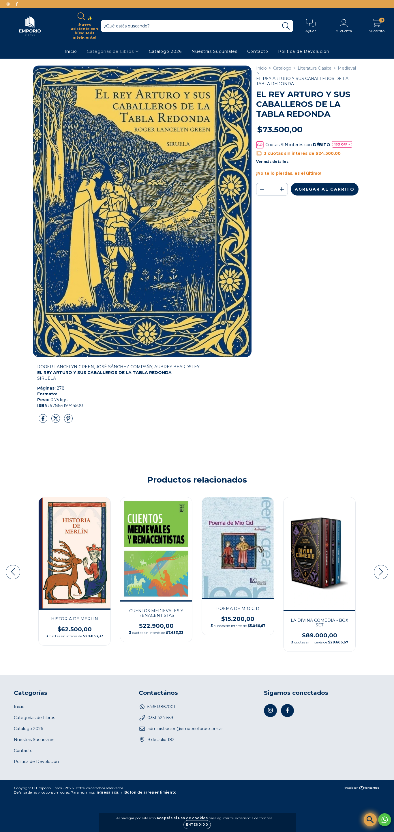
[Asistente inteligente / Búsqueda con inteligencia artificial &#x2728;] (370, 819)
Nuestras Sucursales (214, 51)
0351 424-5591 (161, 717)
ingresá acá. (107, 792)
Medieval (347, 68)
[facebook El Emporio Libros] (16, 4)
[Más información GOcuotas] (342, 144)
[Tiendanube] (362, 788)
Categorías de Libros (111, 51)
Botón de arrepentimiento (150, 792)
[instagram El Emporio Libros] (8, 4)
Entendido (197, 825)
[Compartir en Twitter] (56, 420)
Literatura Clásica (314, 68)
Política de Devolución (303, 51)
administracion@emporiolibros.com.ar (185, 728)
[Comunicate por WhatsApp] (384, 819)
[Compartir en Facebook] (43, 420)
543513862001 (161, 706)
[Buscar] (286, 26)
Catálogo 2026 (165, 51)
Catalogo (282, 68)
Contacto (257, 51)
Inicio (71, 51)
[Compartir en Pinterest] (68, 420)
